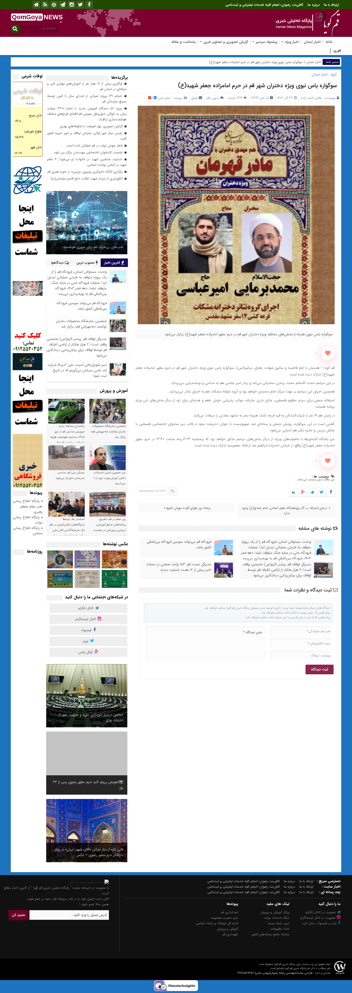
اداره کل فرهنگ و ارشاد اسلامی (217, 923)
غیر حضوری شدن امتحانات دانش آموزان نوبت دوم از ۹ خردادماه (109, 478)
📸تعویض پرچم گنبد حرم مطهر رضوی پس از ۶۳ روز (88, 784)
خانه (329, 42)
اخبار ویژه (292, 42)
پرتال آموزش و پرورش (274, 912)
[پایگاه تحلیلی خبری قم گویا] (89, 882)
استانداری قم (229, 912)
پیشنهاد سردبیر (266, 42)
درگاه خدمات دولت (276, 917)
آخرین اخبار (112, 262)
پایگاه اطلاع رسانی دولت (28, 520)
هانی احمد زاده (311, 97)
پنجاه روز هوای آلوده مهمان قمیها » (187, 508)
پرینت (179, 97)
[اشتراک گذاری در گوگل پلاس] (303, 492)
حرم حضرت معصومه (224, 917)
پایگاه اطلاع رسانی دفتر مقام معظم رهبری (28, 506)
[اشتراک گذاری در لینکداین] (293, 492)
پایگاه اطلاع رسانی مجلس (28, 530)
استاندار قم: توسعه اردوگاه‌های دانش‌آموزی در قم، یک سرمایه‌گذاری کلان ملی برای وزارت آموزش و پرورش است (67, 530)
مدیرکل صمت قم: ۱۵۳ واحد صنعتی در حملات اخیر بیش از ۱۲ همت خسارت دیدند (178, 567)
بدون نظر (212, 97)
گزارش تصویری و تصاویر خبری (225, 42)
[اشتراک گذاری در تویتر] (321, 492)
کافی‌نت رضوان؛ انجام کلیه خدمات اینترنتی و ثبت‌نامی (264, 4)
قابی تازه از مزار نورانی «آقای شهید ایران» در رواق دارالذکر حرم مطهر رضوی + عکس (88, 852)
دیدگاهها (58, 262)
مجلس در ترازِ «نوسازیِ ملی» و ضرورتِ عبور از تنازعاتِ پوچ (91, 717)
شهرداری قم (230, 934)
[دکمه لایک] (328, 353)
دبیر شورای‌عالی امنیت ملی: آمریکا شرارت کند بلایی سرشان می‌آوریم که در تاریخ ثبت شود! (77, 370)
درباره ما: (313, 4)
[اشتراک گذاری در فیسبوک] (330, 492)
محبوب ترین (86, 262)
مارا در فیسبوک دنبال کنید (320, 923)
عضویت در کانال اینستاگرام (318, 917)
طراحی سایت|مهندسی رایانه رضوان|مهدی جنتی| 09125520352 (275, 973)
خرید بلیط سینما (278, 923)
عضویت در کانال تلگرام (321, 912)
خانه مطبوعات (279, 928)
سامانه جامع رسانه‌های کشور (270, 934)
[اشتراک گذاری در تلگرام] (312, 492)
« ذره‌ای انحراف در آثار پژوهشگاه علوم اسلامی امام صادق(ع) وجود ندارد (285, 510)
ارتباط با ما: (331, 4)
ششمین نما (320, 51)
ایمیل (194, 97)
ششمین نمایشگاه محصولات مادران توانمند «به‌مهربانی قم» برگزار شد (81, 323)
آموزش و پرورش (227, 928)
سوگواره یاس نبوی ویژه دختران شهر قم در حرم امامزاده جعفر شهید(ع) (257, 85)
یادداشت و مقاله (183, 42)
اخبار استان (312, 42)
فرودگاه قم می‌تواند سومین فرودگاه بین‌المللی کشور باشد (179, 544)
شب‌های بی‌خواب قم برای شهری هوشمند (93, 247)
